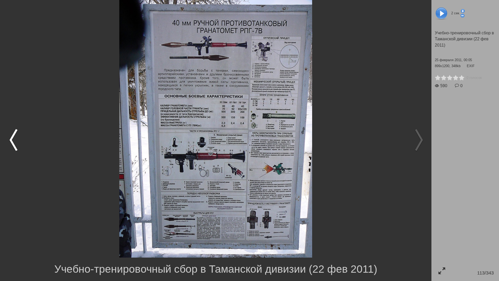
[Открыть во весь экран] (442, 271)
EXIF (471, 66)
